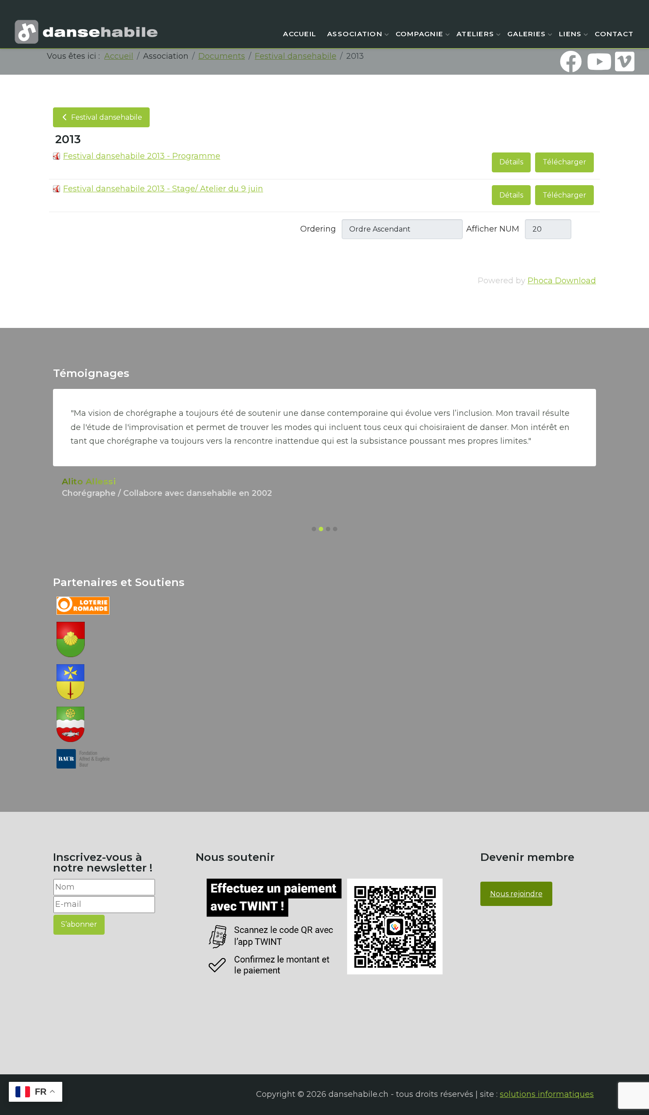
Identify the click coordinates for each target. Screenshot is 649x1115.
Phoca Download (562, 280)
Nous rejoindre (516, 894)
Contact (614, 34)
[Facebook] (571, 61)
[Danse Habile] (86, 32)
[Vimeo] (625, 61)
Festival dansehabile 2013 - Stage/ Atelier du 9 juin (163, 189)
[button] (314, 529)
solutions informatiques (547, 1094)
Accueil (299, 34)
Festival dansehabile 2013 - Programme (141, 156)
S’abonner (79, 924)
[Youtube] (598, 61)
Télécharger (564, 162)
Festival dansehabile (105, 117)
